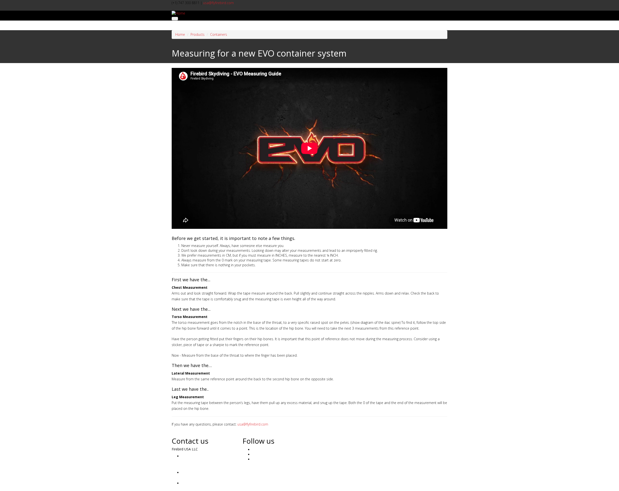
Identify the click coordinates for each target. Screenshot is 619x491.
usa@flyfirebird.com (218, 2)
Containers (218, 34)
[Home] (178, 13)
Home (180, 34)
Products (198, 34)
